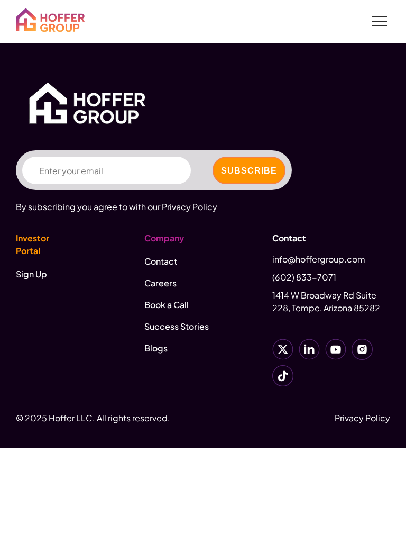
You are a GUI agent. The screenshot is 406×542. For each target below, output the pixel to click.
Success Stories (176, 326)
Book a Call (166, 304)
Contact (160, 261)
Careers (160, 282)
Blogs (156, 348)
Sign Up (31, 273)
